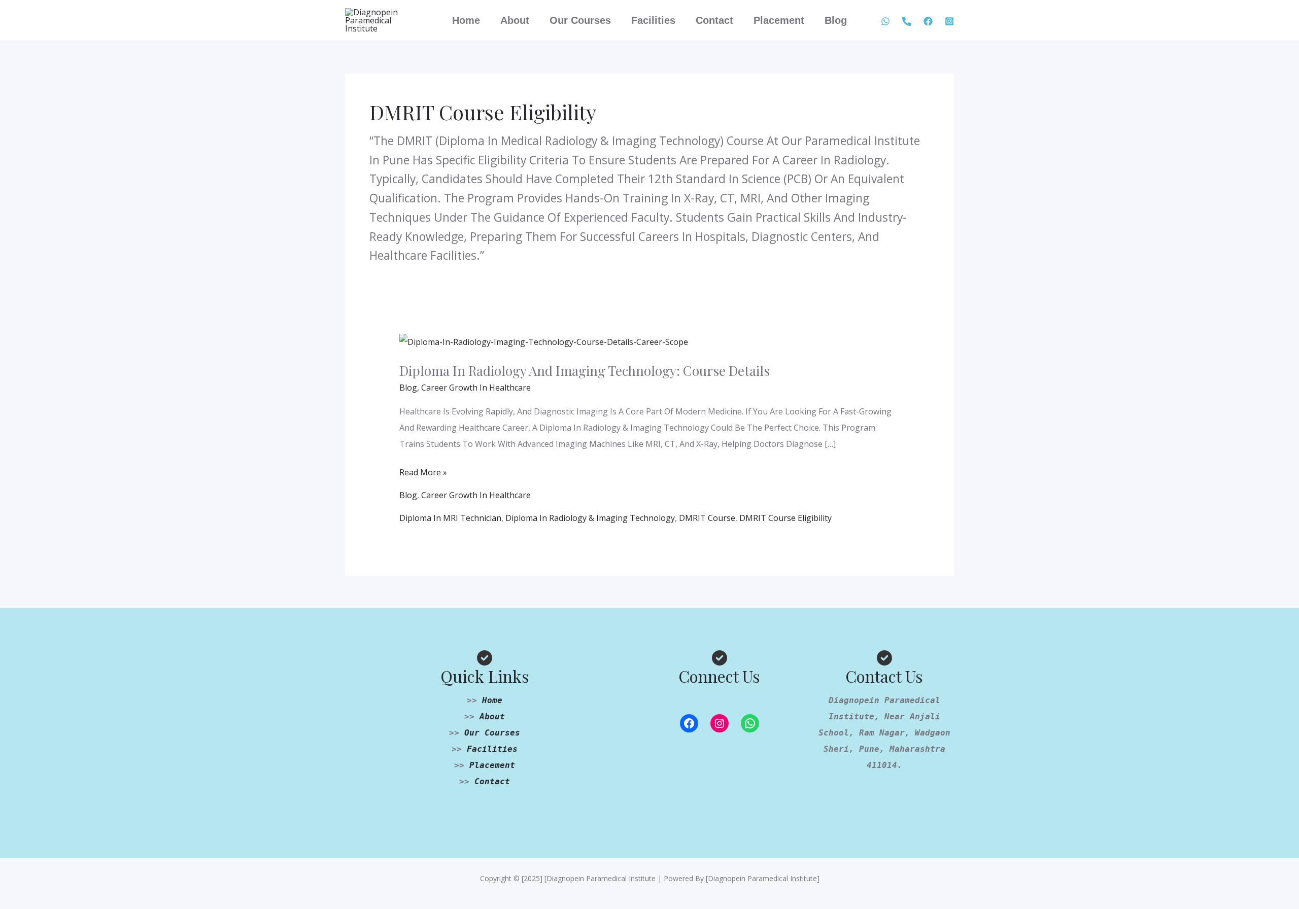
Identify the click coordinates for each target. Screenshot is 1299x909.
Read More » (423, 471)
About (514, 20)
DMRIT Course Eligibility (785, 517)
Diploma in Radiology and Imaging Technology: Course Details (584, 370)
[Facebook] (928, 21)
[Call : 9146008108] (906, 21)
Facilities (653, 20)
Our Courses (580, 20)
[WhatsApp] (885, 21)
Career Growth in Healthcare (476, 387)
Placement (779, 20)
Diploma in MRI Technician (450, 517)
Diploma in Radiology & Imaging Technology (590, 517)
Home (466, 20)
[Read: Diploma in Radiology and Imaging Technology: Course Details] (543, 340)
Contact (714, 20)
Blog (836, 20)
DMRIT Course (707, 517)
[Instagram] (719, 723)
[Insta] (949, 21)
